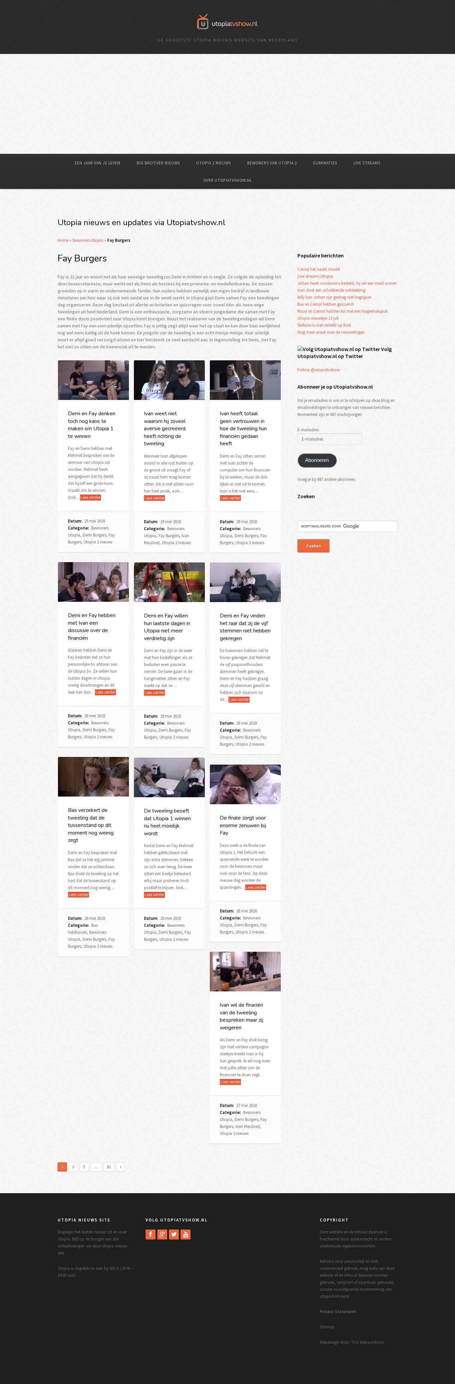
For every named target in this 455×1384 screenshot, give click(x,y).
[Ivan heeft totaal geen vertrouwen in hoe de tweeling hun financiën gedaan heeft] (245, 380)
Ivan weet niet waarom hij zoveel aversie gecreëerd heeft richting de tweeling (165, 428)
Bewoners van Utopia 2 (272, 163)
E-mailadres (308, 430)
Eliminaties (325, 163)
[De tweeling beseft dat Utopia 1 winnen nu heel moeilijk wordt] (169, 778)
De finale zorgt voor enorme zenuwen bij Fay (243, 825)
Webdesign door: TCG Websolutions (352, 1342)
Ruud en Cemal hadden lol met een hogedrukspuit (342, 311)
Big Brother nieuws (158, 163)
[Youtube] (186, 1234)
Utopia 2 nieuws (213, 163)
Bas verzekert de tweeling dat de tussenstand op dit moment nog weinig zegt (91, 825)
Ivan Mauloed (247, 1126)
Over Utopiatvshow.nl (227, 180)
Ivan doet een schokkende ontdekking (331, 290)
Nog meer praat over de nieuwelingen (331, 332)
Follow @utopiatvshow (318, 370)
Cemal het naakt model (318, 269)
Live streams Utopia (315, 276)
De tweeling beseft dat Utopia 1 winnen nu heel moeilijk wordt (167, 822)
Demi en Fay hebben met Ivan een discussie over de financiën (92, 626)
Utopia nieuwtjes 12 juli (318, 318)
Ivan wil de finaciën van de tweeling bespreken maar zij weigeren (241, 1016)
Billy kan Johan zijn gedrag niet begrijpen (334, 297)
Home (63, 240)
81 (109, 1166)
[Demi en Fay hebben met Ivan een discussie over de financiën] (93, 582)
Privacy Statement (338, 1311)
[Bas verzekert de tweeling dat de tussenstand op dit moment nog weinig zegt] (93, 777)
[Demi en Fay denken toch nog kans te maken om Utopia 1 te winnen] (93, 380)
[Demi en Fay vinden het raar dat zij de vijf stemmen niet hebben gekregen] (245, 582)
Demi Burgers (94, 535)
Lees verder (90, 497)
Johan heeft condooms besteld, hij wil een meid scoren (347, 283)
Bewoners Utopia (88, 240)
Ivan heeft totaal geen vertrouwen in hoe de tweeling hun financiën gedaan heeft (243, 428)
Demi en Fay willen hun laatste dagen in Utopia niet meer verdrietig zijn (167, 627)
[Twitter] (174, 1234)
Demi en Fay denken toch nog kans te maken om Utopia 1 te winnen (91, 425)
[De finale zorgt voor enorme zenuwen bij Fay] (245, 785)
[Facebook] (151, 1234)
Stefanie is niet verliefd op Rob (324, 325)
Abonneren (317, 460)
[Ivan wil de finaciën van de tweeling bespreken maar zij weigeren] (245, 972)
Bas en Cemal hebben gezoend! (325, 304)
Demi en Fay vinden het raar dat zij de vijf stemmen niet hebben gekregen (245, 627)
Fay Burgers (169, 535)
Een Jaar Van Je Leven (97, 163)
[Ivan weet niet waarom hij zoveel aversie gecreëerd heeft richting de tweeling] (169, 380)
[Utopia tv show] (227, 32)
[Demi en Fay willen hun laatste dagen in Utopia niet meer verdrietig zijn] (169, 582)
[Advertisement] (227, 104)
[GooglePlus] (162, 1234)
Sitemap (327, 1327)
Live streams (366, 163)
